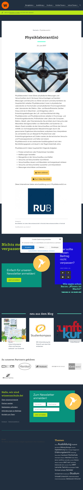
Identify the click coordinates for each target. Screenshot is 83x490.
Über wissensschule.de (10, 400)
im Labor (25, 223)
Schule (57, 470)
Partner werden (7, 403)
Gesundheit (58, 455)
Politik (77, 467)
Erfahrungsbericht (62, 452)
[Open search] (80, 5)
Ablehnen (41, 247)
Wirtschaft (77, 479)
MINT (65, 462)
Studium (74, 473)
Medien (76, 460)
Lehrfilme (61, 460)
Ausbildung (64, 444)
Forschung (73, 452)
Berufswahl (57, 447)
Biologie (68, 447)
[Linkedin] (68, 277)
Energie (70, 449)
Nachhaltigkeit (71, 467)
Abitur (56, 444)
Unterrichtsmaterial (74, 476)
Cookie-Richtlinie (32, 250)
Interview (68, 457)
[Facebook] (68, 273)
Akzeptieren (28, 247)
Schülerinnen (59, 473)
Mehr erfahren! (42, 172)
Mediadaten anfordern (10, 407)
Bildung (62, 447)
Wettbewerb (70, 479)
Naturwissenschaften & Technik (55, 223)
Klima (76, 457)
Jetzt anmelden (40, 415)
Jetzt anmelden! (14, 280)
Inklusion (62, 457)
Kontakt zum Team (8, 414)
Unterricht (64, 476)
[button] (60, 239)
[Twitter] (62, 273)
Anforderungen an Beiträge (11, 411)
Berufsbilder (18, 223)
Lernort (72, 460)
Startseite (36, 30)
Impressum (52, 250)
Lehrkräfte (67, 460)
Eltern (66, 449)
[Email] (62, 277)
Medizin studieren (59, 462)
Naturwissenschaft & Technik (37, 223)
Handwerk (64, 455)
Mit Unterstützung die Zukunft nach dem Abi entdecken (43, 344)
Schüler (69, 470)
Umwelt (58, 476)
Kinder (73, 457)
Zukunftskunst (74, 342)
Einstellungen (54, 247)
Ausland (74, 444)
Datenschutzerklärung (43, 250)
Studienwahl (66, 473)
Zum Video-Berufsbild (42, 179)
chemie (73, 447)
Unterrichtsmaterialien (60, 479)
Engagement (76, 449)
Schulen (63, 470)
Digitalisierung (60, 450)
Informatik (57, 457)
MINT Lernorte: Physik (67, 464)
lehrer (56, 460)
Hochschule (73, 455)
